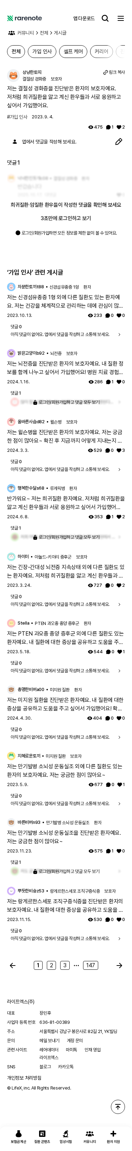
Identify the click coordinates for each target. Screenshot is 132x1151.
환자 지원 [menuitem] (113, 1141)
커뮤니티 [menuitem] (89, 1141)
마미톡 (71, 1049)
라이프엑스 (48, 1057)
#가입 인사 (17, 117)
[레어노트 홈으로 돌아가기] (24, 18)
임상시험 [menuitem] (66, 1141)
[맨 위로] (118, 1107)
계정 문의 (75, 1040)
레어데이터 (48, 1049)
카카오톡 (65, 1066)
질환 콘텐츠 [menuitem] (42, 1141)
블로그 (45, 1066)
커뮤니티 (25, 33)
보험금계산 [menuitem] (18, 1141)
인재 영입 (92, 1049)
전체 (44, 33)
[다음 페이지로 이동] (119, 965)
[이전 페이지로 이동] (12, 965)
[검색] (105, 18)
